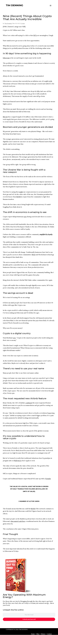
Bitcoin (5, 117)
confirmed (28, 403)
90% (38, 91)
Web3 (33, 255)
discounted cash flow (18, 521)
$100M (18, 197)
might (21, 192)
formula (48, 479)
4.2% (50, 81)
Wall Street (18, 461)
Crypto (23, 23)
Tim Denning (8, 23)
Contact (49, 634)
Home (33, 634)
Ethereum (6, 58)
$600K (33, 509)
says (25, 217)
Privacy (43, 634)
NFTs (35, 35)
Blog (37, 634)
